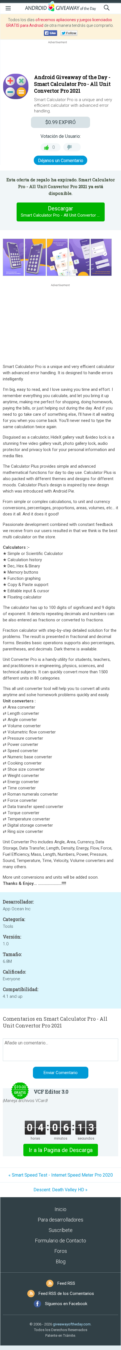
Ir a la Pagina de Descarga (61, 1150)
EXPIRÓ (60, 122)
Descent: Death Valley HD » (60, 1189)
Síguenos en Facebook (66, 1303)
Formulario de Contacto (60, 1241)
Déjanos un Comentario (60, 160)
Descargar (62, 211)
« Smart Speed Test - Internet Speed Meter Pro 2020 (60, 1175)
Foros (60, 1251)
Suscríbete (61, 1230)
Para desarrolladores (60, 1220)
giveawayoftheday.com (72, 1324)
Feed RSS (66, 1283)
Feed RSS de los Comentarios (66, 1293)
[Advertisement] (60, 58)
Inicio (60, 1209)
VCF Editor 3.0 (51, 1091)
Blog (61, 1261)
